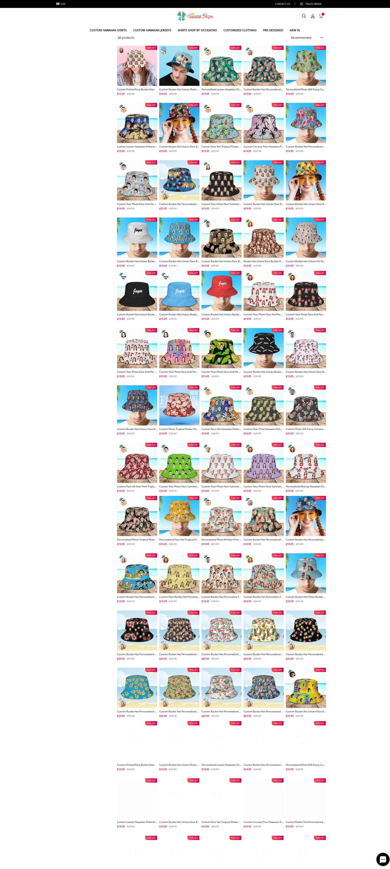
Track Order (313, 4)
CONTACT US (282, 4)
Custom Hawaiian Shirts (108, 30)
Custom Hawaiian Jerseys (152, 30)
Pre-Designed (273, 30)
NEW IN (295, 30)
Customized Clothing (240, 30)
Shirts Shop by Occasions (197, 30)
